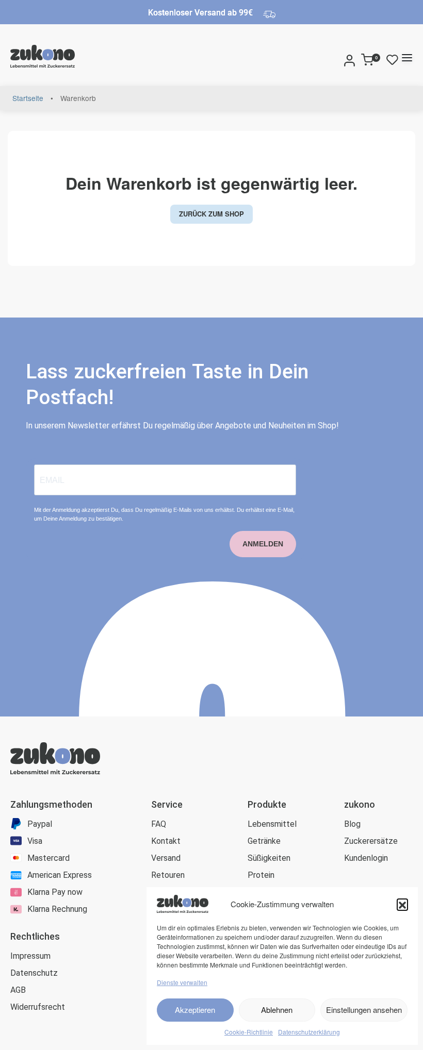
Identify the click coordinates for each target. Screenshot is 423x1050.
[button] (402, 904)
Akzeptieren (195, 1009)
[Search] (338, 58)
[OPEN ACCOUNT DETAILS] (349, 58)
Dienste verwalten (182, 982)
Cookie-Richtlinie (248, 1031)
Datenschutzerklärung (309, 1031)
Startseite (27, 98)
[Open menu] (407, 58)
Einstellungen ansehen (364, 1009)
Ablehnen (276, 1009)
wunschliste (394, 59)
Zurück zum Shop (211, 214)
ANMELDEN (262, 544)
